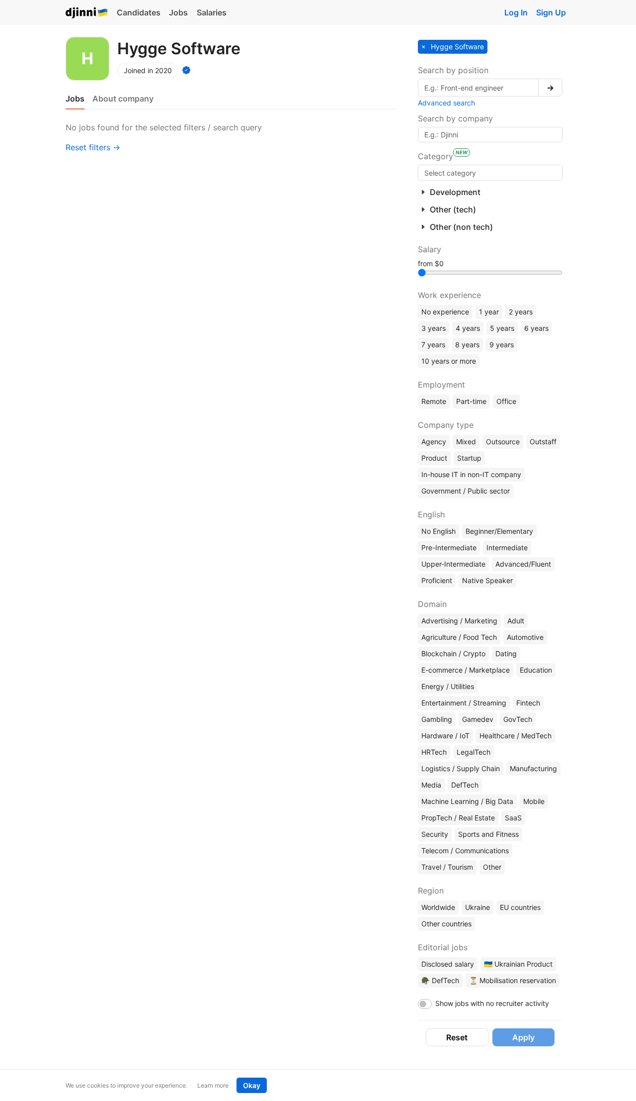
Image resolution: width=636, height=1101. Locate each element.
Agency (433, 441)
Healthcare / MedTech (515, 735)
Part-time (471, 401)
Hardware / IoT (445, 735)
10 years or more (448, 361)
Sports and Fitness (488, 834)
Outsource (503, 441)
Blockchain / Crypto (453, 653)
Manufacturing (533, 768)
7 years (433, 344)
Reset (457, 1037)
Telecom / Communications (465, 850)
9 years (501, 344)
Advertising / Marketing (459, 620)
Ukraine (477, 907)
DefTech (464, 785)
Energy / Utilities (447, 686)
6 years (536, 328)
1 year (489, 311)
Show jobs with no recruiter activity (492, 1003)
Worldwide (438, 907)
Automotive (525, 637)
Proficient (436, 580)
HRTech (434, 752)
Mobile (534, 801)
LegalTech (473, 752)
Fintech (528, 703)
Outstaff (543, 441)
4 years (468, 328)
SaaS (513, 817)
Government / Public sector (465, 491)
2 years (521, 311)
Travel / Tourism (447, 867)
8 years (467, 344)
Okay (251, 1085)
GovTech (517, 719)
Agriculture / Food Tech (459, 637)
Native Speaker (487, 580)
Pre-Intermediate (449, 547)
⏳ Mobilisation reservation (512, 980)
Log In (516, 12)
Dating (506, 653)
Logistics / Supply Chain (460, 768)
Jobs (178, 12)
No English (438, 531)
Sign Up (551, 12)
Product (434, 458)
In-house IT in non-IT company (471, 474)
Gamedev (477, 719)
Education (536, 670)
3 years (433, 328)
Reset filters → (93, 147)
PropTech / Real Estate (458, 817)
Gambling (436, 719)
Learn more (213, 1085)
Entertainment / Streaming (463, 703)
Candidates (138, 12)
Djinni (87, 13)
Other (492, 867)
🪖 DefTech (440, 980)
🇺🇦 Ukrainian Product (518, 964)
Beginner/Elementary (499, 531)
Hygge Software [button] (456, 46)
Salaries (212, 12)
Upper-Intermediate (453, 564)
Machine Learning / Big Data (467, 801)
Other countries (446, 923)
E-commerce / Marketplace (465, 670)
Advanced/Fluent (523, 564)
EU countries (520, 907)
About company (123, 98)
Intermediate (507, 547)
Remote (433, 401)
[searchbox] (490, 173)
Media (431, 785)
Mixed (466, 441)
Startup (469, 458)
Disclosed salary (447, 964)
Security (434, 834)
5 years (502, 328)
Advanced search (446, 103)
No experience (445, 311)
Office (506, 401)
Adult (515, 620)
